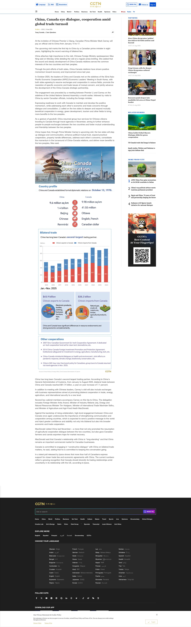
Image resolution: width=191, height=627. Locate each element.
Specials (87, 524)
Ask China (117, 524)
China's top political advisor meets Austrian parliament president (143, 189)
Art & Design (50, 524)
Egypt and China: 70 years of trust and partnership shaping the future (143, 196)
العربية (62, 535)
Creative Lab (39, 524)
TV (134, 12)
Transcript (96, 524)
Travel (104, 519)
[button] (130, 92)
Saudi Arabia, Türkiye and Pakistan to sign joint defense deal (141, 149)
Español (45, 535)
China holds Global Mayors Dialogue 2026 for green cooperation (139, 135)
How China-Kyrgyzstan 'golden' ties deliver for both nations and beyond (141, 40)
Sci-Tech (93, 12)
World (69, 12)
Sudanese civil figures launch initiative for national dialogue (142, 204)
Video (114, 12)
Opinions (107, 12)
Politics (76, 12)
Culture (89, 519)
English (37, 535)
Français (54, 535)
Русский (69, 535)
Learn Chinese (107, 524)
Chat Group (74, 524)
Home (57, 12)
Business (84, 12)
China (63, 12)
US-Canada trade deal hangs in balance (142, 143)
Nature (97, 519)
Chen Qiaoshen (51, 32)
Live (123, 12)
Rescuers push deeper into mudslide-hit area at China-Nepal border (142, 100)
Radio (129, 12)
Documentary (135, 519)
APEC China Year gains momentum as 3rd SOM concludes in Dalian (143, 181)
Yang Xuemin (39, 32)
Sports (111, 519)
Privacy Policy (37, 623)
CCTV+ (89, 535)
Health (100, 12)
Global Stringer (147, 519)
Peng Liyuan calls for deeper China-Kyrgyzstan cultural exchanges (139, 70)
